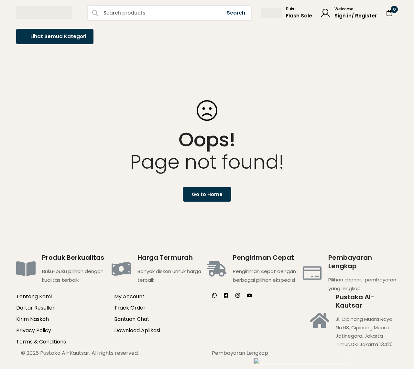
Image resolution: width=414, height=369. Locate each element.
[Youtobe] (249, 295)
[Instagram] (237, 295)
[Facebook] (226, 295)
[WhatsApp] (214, 295)
